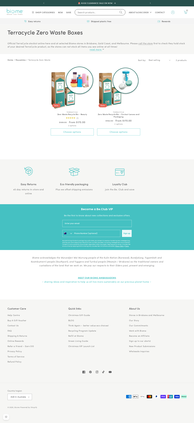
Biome (17, 407)
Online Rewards (16, 340)
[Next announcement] (150, 3)
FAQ (10, 330)
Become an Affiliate (139, 335)
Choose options (72, 131)
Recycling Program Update (82, 330)
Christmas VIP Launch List (81, 346)
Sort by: (142, 60)
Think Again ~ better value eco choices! (88, 325)
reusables (21, 60)
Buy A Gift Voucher (17, 320)
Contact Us (13, 325)
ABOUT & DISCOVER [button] (139, 12)
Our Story (134, 320)
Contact (160, 12)
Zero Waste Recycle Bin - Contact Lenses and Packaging (118, 115)
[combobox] (67, 233)
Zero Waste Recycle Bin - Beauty (72, 114)
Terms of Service (16, 356)
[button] (43, 12)
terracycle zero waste (39, 60)
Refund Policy (14, 361)
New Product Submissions (142, 346)
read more (96, 49)
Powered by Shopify (28, 407)
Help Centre (14, 315)
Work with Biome (137, 330)
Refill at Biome (76, 335)
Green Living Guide (78, 340)
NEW (60, 12)
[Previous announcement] (44, 3)
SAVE (68, 12)
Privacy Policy (119, 246)
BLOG (71, 320)
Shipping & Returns (17, 335)
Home (10, 60)
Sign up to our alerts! (140, 340)
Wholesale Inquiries (139, 351)
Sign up (126, 233)
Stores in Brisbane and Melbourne (146, 315)
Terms (127, 246)
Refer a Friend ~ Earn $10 (21, 346)
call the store (145, 43)
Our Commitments (138, 325)
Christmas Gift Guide (79, 315)
